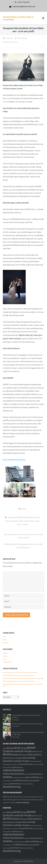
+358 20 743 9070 (23, 2)
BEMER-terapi (20, 748)
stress (27, 777)
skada (41, 774)
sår (14, 781)
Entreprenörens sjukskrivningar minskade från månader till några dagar (23, 678)
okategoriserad (7, 662)
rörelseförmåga (28, 521)
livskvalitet (10, 767)
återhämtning (12, 787)
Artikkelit (5, 653)
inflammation (35, 764)
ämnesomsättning (27, 784)
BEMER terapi (10, 754)
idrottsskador (6, 764)
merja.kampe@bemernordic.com (23, 6)
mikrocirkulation (13, 770)
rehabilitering (35, 774)
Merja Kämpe (22, 38)
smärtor (22, 777)
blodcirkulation (35, 754)
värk (20, 784)
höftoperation (37, 761)
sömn (19, 525)
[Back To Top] (41, 858)
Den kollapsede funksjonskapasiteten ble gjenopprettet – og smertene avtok (23, 685)
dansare (7, 521)
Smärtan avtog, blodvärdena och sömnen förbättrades (18, 675)
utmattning (6, 784)
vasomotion (14, 783)
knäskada (14, 521)
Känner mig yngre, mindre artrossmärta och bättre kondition (20, 672)
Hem (4, 637)
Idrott (4, 659)
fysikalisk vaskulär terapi (16, 761)
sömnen (24, 780)
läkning (16, 767)
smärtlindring (16, 777)
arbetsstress (12, 517)
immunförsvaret (25, 764)
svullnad (25, 525)
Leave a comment (11, 42)
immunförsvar (14, 764)
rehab (20, 521)
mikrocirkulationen (13, 773)
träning (30, 781)
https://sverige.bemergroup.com (14, 460)
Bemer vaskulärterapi (23, 802)
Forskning (6, 643)
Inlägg (4, 640)
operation (27, 774)
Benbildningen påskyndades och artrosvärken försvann (19, 681)
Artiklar (23, 509)
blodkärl (19, 758)
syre (39, 777)
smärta (37, 521)
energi (32, 757)
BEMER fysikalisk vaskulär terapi (28, 517)
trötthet (36, 780)
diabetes (25, 758)
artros (5, 748)
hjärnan (31, 761)
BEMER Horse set (36, 752)
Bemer (10, 748)
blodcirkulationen (9, 758)
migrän (21, 767)
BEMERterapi (22, 755)
